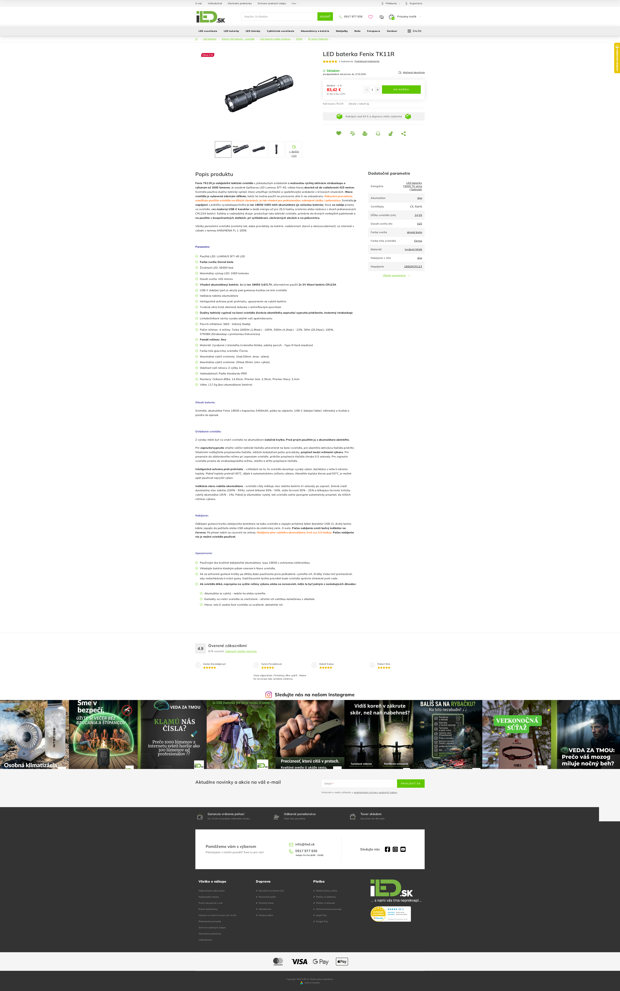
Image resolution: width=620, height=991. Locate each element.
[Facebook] (387, 849)
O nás (198, 3)
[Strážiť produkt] (392, 133)
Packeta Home (266, 903)
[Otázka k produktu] (379, 133)
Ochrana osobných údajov (272, 3)
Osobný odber (266, 915)
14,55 (418, 215)
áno (419, 198)
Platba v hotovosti (325, 903)
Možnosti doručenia (414, 72)
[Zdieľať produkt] (404, 133)
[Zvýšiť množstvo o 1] (378, 90)
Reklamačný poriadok (210, 921)
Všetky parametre (394, 275)
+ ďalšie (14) (294, 153)
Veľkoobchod (215, 3)
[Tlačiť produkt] (366, 133)
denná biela (414, 232)
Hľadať (325, 16)
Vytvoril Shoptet (312, 982)
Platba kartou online (326, 890)
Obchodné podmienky (240, 3)
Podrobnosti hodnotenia (367, 61)
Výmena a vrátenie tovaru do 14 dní (217, 915)
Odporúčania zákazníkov (212, 890)
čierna (418, 240)
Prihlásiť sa (411, 783)
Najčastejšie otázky (209, 897)
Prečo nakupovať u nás (211, 903)
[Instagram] (395, 849)
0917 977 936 (352, 16)
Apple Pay (321, 915)
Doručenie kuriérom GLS (271, 890)
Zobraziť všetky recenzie (241, 651)
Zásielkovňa (265, 909)
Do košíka (401, 89)
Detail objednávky (208, 909)
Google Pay (322, 921)
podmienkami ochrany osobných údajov (375, 792)
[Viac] (414, 31)
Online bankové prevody (328, 909)
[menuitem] (207, 31)
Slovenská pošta (267, 897)
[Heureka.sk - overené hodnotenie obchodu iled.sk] (391, 914)
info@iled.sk (305, 844)
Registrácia (416, 3)
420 (419, 223)
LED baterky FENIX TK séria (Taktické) (412, 186)
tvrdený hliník (413, 249)
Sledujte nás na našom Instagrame (315, 694)
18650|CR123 (413, 266)
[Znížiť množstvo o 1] (367, 90)
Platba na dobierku (326, 897)
